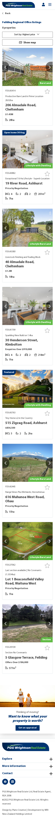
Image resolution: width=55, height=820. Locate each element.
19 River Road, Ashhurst (24, 183)
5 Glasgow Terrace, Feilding (26, 657)
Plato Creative (19, 810)
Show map (29, 42)
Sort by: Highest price (24, 34)
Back (7, 13)
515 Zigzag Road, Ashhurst (26, 423)
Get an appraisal (27, 728)
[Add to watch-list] (47, 91)
